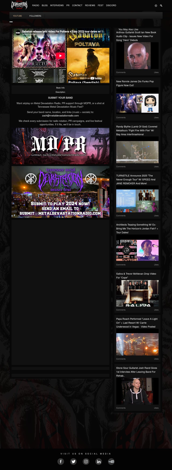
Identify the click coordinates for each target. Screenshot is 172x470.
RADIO (35, 5)
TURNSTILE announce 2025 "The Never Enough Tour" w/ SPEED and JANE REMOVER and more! (135, 179)
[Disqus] (60, 257)
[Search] (161, 5)
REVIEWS (90, 5)
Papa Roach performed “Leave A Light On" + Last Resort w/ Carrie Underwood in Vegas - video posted (136, 322)
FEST (100, 5)
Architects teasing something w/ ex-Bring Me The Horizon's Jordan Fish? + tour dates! (137, 228)
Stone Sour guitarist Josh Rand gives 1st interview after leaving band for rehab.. (136, 371)
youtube (17, 15)
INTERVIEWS (57, 5)
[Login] (156, 5)
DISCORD (111, 5)
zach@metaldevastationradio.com (60, 115)
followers (35, 15)
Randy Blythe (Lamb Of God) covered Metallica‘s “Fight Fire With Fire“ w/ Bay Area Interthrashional (136, 130)
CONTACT (77, 5)
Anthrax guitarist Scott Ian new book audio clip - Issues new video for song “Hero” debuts (136, 36)
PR (67, 5)
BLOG (45, 5)
